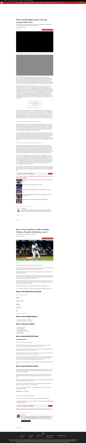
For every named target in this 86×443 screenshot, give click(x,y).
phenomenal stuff (28, 124)
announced (18, 78)
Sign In (84, 2)
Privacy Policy (23, 435)
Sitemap (22, 437)
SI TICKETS (16, 0)
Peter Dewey (18, 236)
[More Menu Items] (63, 2)
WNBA (33, 2)
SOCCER (20, 2)
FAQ (37, 437)
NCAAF (29, 2)
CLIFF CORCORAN (24, 208)
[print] (22, 215)
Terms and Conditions (49, 435)
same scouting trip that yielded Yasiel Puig (35, 111)
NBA (24, 2)
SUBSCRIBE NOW (30, 0)
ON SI (2, 0)
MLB (27, 2)
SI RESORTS (21, 0)
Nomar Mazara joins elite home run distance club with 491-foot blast (28, 121)
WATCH (58, 2)
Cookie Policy (31, 435)
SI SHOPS (25, 0)
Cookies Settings (49, 437)
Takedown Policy (39, 435)
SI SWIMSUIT (5, 0)
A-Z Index (30, 437)
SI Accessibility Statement (61, 435)
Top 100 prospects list (23, 88)
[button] (42, 2)
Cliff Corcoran (18, 27)
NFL (17, 2)
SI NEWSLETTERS (11, 0)
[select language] (81, 2)
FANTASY (37, 2)
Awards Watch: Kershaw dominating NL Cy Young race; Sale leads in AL (29, 142)
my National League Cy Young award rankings (43, 85)
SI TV (61, 2)
